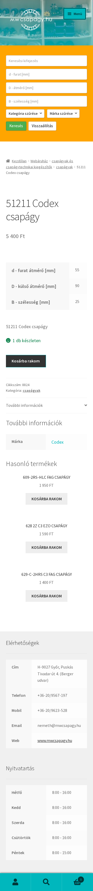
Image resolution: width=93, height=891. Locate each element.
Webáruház (39, 161)
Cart (72, 877)
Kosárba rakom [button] (47, 498)
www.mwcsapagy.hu (54, 740)
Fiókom (15, 882)
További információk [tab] (24, 405)
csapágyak (64, 167)
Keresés (46, 882)
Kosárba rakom (26, 360)
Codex (57, 442)
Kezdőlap (19, 161)
